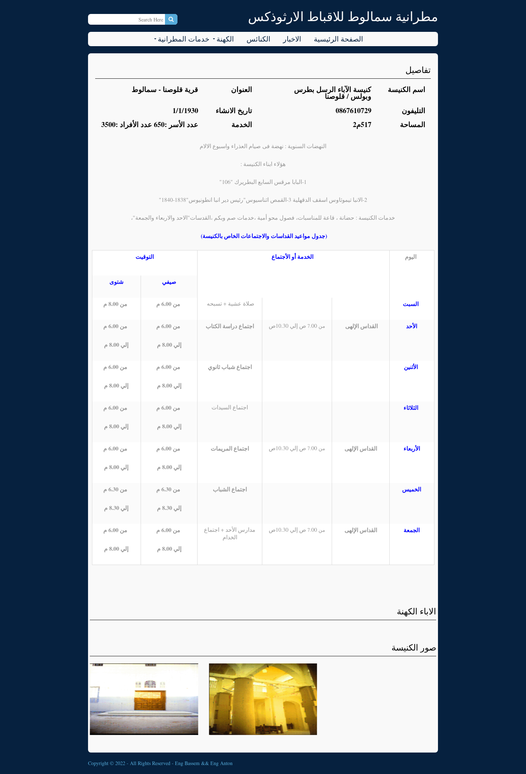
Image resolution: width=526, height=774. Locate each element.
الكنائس (259, 39)
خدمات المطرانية (183, 39)
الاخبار (292, 39)
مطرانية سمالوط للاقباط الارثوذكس (343, 16)
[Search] (171, 19)
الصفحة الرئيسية (338, 39)
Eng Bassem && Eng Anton (204, 763)
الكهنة (225, 39)
